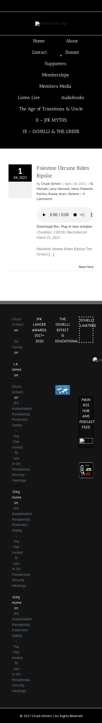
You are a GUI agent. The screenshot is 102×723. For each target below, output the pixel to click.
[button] (59, 143)
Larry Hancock (59, 188)
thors (62, 194)
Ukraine (73, 194)
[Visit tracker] (62, 387)
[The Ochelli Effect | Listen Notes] (86, 464)
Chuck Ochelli (51, 183)
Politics (42, 194)
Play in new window (76, 226)
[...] (51, 254)
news (75, 188)
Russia (53, 194)
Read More (86, 267)
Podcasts (86, 188)
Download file (48, 226)
